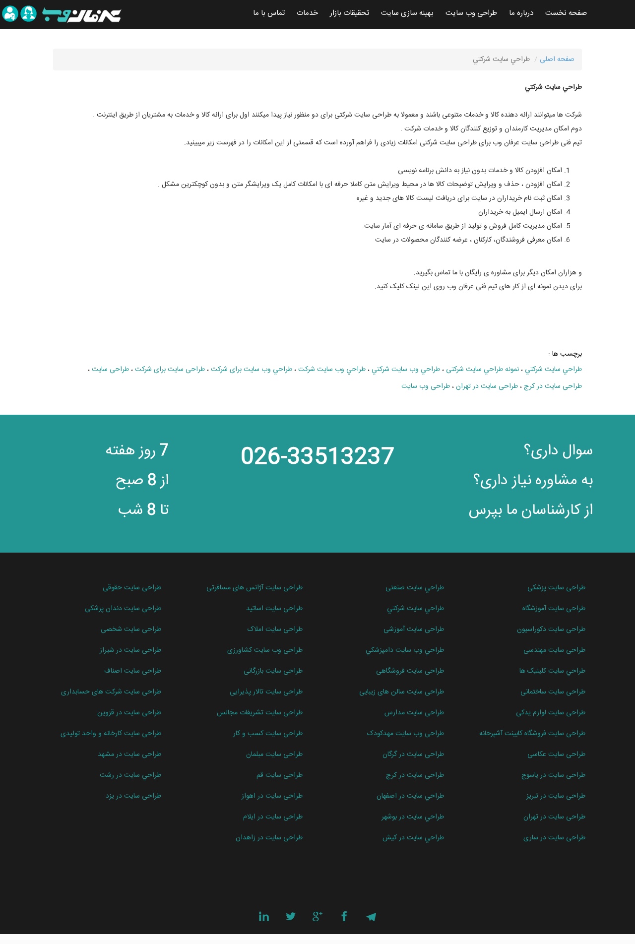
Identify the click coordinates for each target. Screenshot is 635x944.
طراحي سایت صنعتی (414, 588)
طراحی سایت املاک (275, 629)
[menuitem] (566, 13)
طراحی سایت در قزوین (129, 713)
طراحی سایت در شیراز (130, 650)
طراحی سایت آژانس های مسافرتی (254, 588)
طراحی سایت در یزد (133, 796)
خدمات (307, 13)
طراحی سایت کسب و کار (268, 734)
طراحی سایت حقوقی (132, 588)
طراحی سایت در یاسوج (553, 775)
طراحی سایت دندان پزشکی (123, 609)
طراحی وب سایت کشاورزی (265, 650)
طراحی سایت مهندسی (554, 650)
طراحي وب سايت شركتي (406, 370)
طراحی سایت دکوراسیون (551, 629)
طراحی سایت (110, 370)
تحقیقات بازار (349, 13)
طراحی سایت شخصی (131, 629)
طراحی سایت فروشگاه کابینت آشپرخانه (532, 734)
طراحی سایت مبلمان (274, 754)
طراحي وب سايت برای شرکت (251, 370)
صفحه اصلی (557, 59)
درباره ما (521, 13)
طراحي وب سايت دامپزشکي (405, 650)
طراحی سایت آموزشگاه (553, 609)
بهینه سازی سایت (407, 13)
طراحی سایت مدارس (414, 713)
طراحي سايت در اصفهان (410, 796)
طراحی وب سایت (471, 13)
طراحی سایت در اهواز (272, 796)
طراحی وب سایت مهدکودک (405, 734)
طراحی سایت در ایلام (273, 817)
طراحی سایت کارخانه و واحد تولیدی (111, 734)
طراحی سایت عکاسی (556, 754)
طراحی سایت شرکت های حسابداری (111, 692)
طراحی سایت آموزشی (413, 629)
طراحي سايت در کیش (413, 838)
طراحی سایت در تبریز (555, 796)
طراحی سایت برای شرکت (170, 370)
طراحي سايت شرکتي (553, 370)
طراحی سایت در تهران (487, 386)
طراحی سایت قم (279, 775)
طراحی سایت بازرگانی (273, 671)
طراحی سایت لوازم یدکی (550, 713)
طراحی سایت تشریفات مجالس (260, 713)
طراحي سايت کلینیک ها (552, 671)
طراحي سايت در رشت (130, 775)
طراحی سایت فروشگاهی (410, 671)
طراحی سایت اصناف (132, 671)
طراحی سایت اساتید (274, 609)
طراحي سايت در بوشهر (412, 817)
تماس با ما (269, 13)
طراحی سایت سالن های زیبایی (401, 692)
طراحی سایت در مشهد (129, 754)
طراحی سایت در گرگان (413, 754)
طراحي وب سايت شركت (332, 370)
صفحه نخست (566, 13)
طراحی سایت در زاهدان (269, 838)
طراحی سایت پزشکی (556, 588)
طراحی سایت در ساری (554, 838)
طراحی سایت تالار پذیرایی (266, 692)
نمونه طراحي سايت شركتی (482, 370)
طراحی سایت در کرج (553, 386)
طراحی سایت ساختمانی (552, 692)
